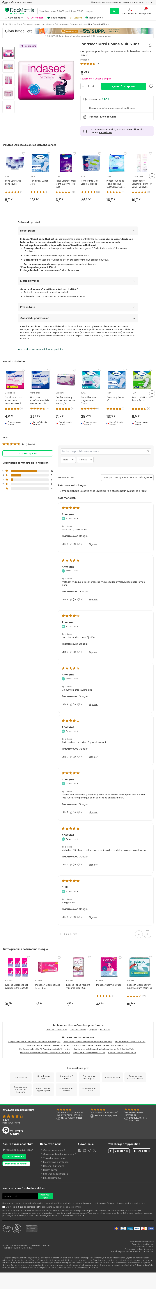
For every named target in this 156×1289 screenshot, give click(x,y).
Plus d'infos (105, 132)
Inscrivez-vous (45, 1196)
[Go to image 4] (8, 93)
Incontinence (48, 24)
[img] (46, 80)
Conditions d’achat (144, 1246)
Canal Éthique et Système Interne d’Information (132, 1251)
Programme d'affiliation (56, 1162)
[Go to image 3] (8, 80)
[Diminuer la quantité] (83, 86)
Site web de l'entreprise (55, 1173)
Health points (50, 1169)
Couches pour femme (66, 24)
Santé (19, 24)
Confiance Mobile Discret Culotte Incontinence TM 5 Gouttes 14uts (104, 1049)
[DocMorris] (19, 11)
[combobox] (131, 477)
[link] (18, 444)
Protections (105, 1029)
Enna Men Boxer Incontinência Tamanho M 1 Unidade (45, 1052)
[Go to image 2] (8, 66)
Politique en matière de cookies (139, 1249)
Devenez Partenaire (53, 1166)
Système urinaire (32, 24)
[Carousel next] (152, 176)
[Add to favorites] (151, 86)
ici (83, 1215)
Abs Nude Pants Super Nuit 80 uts (130, 1041)
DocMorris (10, 24)
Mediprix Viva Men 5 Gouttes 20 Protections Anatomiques (34, 1041)
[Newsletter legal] (4, 1207)
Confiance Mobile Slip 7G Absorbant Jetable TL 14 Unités (45, 1049)
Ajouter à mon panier (124, 86)
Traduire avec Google (75, 536)
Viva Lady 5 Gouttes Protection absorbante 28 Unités (88, 1041)
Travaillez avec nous (54, 1158)
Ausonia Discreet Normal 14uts (122, 1052)
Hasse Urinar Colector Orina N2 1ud (89, 1052)
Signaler (93, 544)
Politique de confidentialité (141, 1241)
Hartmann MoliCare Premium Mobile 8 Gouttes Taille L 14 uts (99, 1045)
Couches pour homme (56, 1029)
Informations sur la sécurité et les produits (40, 349)
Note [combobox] (65, 459)
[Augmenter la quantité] (93, 86)
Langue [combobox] (83, 459)
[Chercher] (114, 11)
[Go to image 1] (8, 53)
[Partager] (150, 45)
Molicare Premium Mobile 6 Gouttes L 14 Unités (48, 1045)
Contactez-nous (14, 1156)
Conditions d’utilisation (143, 1244)
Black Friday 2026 (52, 1177)
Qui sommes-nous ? (54, 1150)
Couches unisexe (78, 1029)
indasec (84, 59)
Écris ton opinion (27, 453)
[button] (139, 934)
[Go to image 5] (8, 107)
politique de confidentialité (27, 1207)
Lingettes (93, 1029)
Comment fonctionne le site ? (59, 1154)
